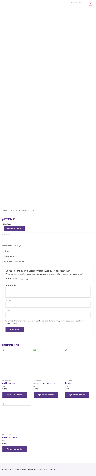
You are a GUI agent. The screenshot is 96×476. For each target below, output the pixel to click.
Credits (52, 469)
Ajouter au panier (14, 228)
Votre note (12, 278)
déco (12, 210)
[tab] (7, 246)
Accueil (5, 210)
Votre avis (12, 285)
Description (7, 246)
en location (20, 210)
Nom (8, 300)
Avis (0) (18, 246)
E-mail (9, 311)
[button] (44, 3)
